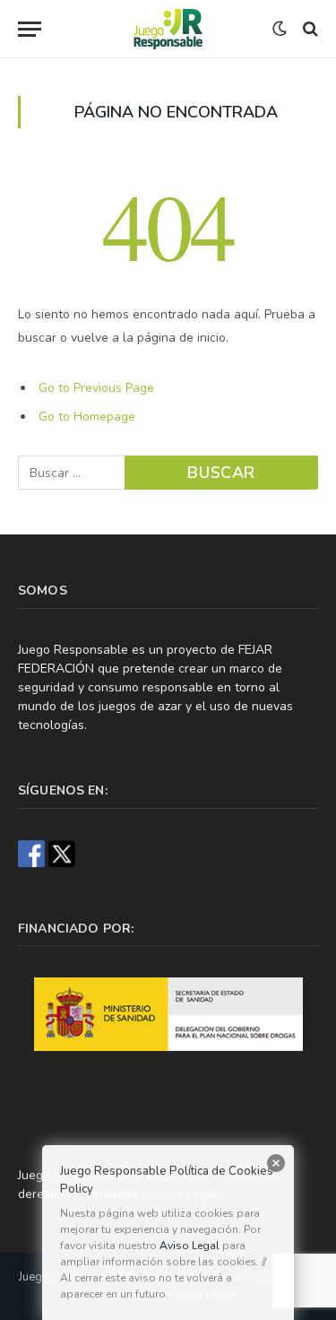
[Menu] (62, 29)
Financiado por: (76, 928)
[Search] (308, 29)
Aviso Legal (189, 1245)
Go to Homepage (87, 416)
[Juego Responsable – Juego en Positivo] (168, 29)
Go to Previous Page (96, 387)
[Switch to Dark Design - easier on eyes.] (279, 29)
